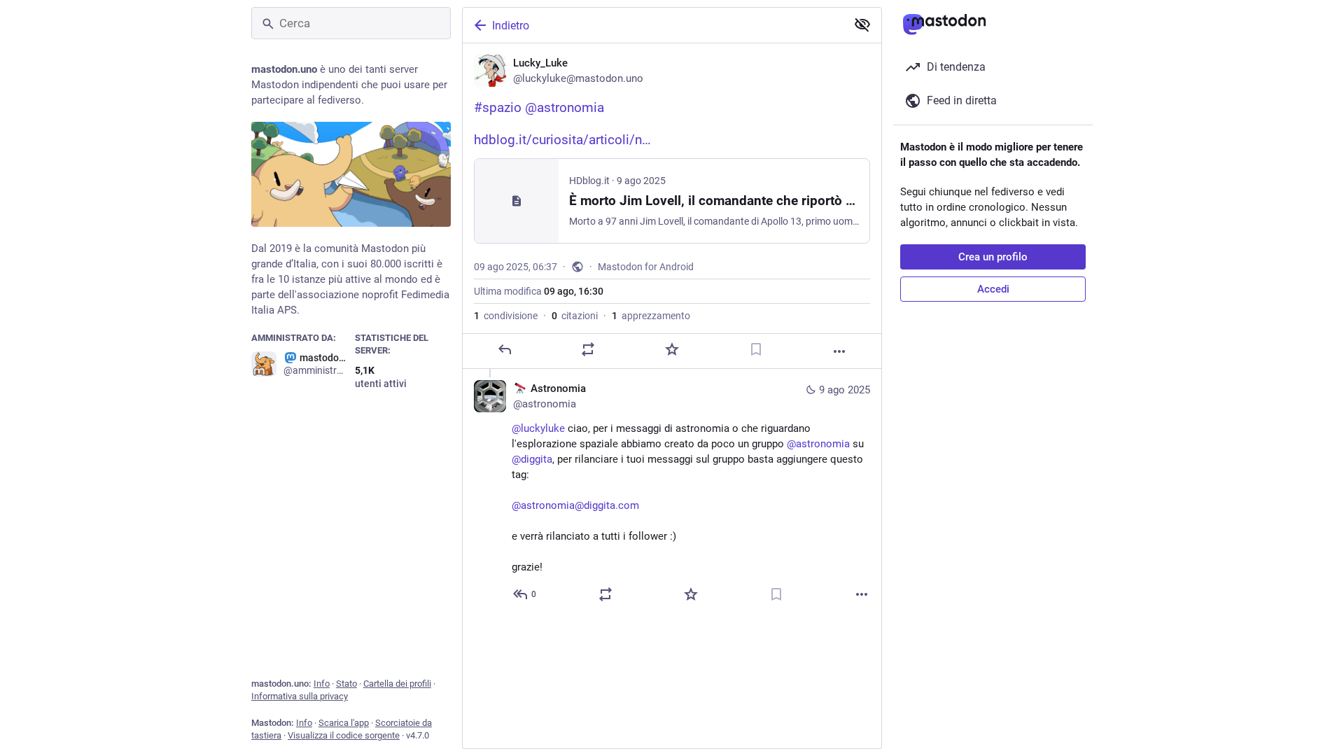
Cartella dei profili (397, 683)
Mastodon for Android (646, 266)
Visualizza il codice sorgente (344, 735)
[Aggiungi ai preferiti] (672, 349)
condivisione (506, 315)
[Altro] (839, 351)
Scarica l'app (343, 723)
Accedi (993, 289)
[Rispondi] (504, 349)
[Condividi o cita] (588, 349)
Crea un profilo (993, 257)
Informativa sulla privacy (299, 696)
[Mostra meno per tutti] (862, 24)
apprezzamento (651, 315)
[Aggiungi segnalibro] (756, 349)
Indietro (510, 25)
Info (322, 683)
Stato (346, 683)
